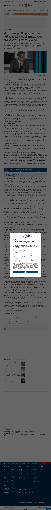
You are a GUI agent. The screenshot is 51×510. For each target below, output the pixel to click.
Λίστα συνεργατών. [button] (25, 261)
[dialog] (25, 255)
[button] (25, 253)
